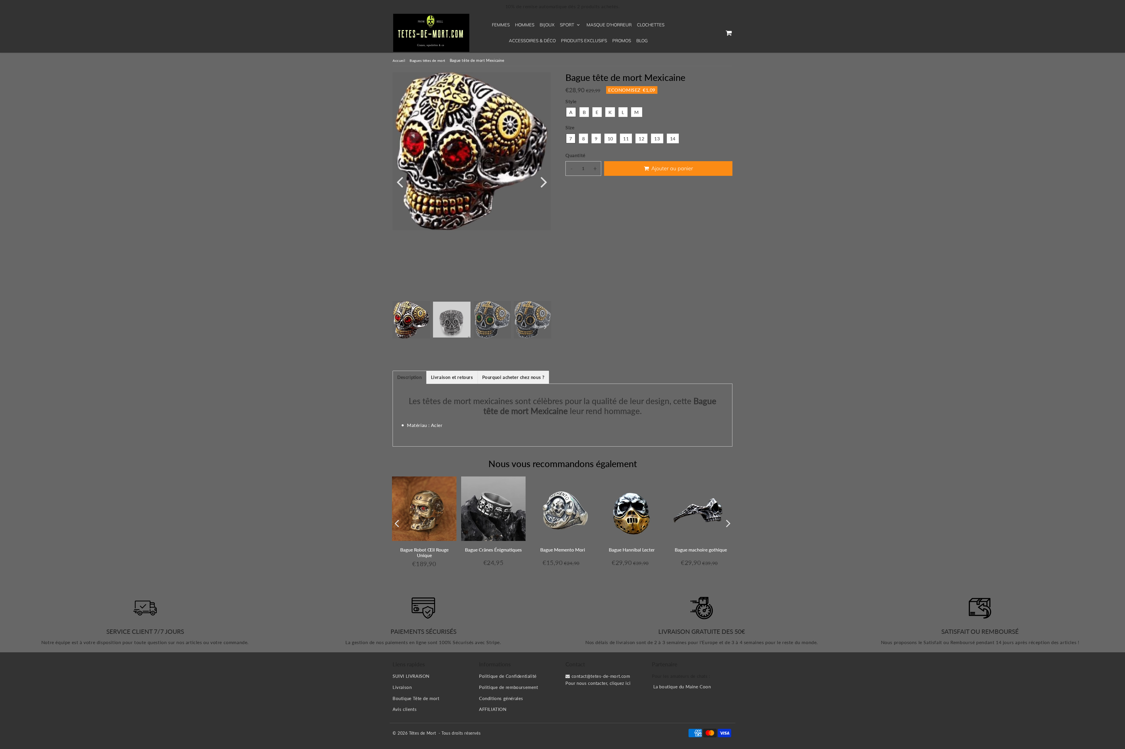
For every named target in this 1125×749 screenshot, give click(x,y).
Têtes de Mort (422, 733)
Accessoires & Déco (532, 40)
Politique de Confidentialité (508, 676)
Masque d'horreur (609, 25)
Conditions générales (501, 698)
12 (641, 138)
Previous (400, 181)
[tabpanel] (411, 319)
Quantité (575, 155)
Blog (642, 40)
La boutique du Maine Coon (682, 686)
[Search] (701, 33)
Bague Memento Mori (562, 549)
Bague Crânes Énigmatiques (493, 549)
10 (610, 138)
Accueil (399, 60)
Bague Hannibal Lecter (632, 549)
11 (626, 138)
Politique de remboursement (508, 687)
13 (657, 138)
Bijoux (547, 25)
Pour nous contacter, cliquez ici (597, 683)
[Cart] (728, 33)
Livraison (402, 687)
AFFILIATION (493, 709)
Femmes (501, 25)
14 (673, 138)
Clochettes (650, 25)
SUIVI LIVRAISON (411, 676)
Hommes (524, 25)
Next (544, 181)
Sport (567, 25)
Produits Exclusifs (584, 40)
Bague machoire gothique (701, 549)
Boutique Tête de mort (416, 698)
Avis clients (405, 709)
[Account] (714, 33)
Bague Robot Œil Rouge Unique (424, 552)
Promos (621, 40)
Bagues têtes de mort (427, 60)
